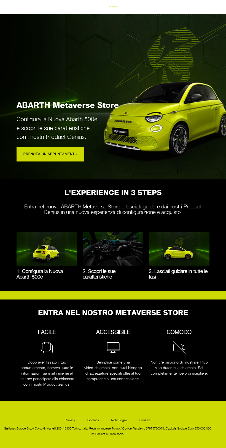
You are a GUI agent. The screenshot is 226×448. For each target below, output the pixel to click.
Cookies (93, 420)
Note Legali (119, 420)
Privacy (70, 420)
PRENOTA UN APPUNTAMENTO (50, 154)
